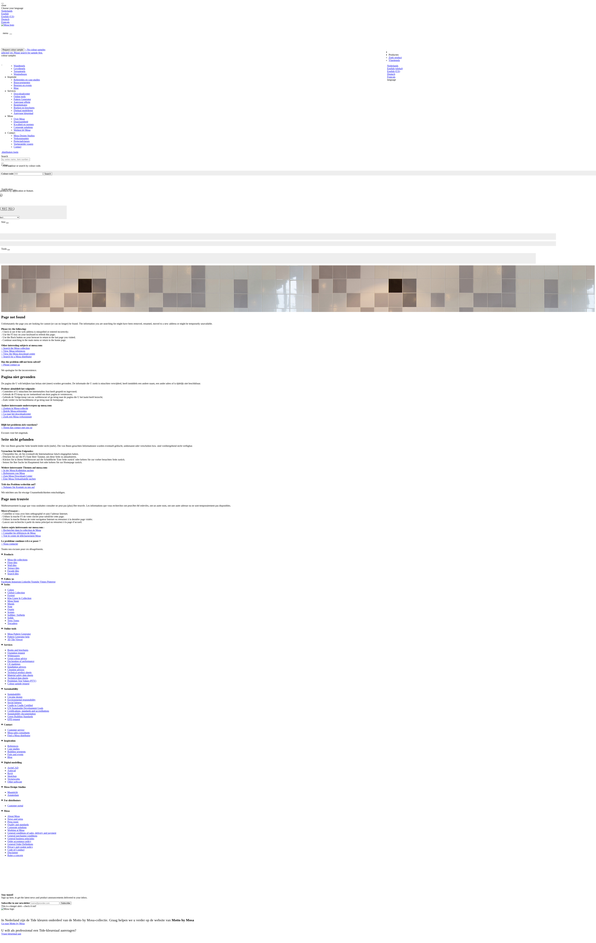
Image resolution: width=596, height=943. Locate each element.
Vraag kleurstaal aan (11, 933)
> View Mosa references (13, 351)
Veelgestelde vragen (23, 144)
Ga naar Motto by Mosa (13, 923)
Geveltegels (19, 68)
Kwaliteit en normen (24, 124)
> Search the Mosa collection (15, 348)
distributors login (9, 152)
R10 (4, 209)
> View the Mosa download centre (18, 353)
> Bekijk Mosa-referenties (14, 411)
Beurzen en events (23, 85)
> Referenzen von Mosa (13, 473)
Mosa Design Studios (24, 135)
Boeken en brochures (24, 107)
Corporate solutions (23, 127)
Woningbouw (20, 74)
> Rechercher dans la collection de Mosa (21, 530)
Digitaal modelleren (23, 110)
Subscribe (65, 903)
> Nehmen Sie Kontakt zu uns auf (18, 487)
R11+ (11, 209)
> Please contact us (10, 364)
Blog (16, 88)
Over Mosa (19, 119)
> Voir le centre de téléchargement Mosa (21, 535)
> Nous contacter (9, 544)
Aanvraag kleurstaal (23, 113)
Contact (17, 146)
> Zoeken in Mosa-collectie (14, 408)
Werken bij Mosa (22, 130)
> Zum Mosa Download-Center (16, 476)
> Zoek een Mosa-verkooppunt (16, 416)
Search (48, 174)
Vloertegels (394, 60)
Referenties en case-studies (27, 79)
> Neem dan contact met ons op (16, 427)
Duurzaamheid (21, 121)
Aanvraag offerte (22, 102)
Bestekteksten (20, 105)
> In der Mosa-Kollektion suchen (17, 470)
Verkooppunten (21, 138)
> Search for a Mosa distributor (16, 356)
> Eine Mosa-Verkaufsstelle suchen (18, 478)
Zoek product (395, 57)
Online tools (20, 96)
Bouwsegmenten (22, 82)
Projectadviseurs (22, 141)
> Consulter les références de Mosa (18, 533)
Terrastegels (19, 71)
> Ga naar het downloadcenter (16, 414)
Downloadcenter (22, 93)
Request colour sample (12, 50)
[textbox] (15, 159)
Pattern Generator (22, 99)
